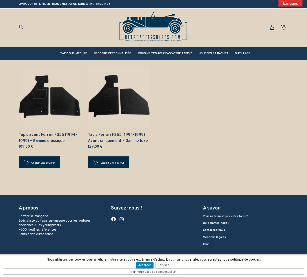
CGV (206, 244)
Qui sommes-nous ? (216, 223)
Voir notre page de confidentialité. (153, 272)
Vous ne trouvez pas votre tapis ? (225, 216)
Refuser (163, 265)
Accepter (144, 265)
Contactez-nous (214, 230)
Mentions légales (214, 237)
